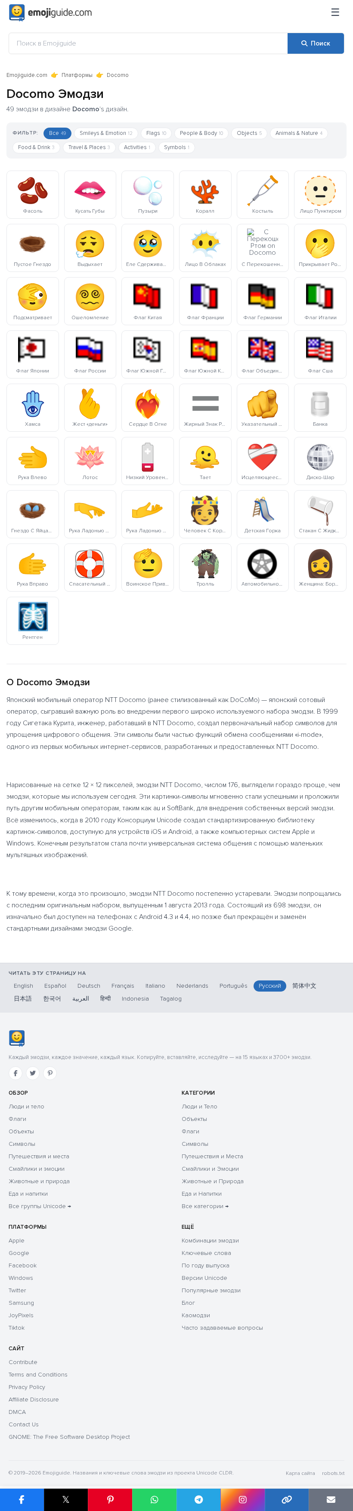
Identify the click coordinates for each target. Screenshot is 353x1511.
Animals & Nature (299, 133)
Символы (22, 1144)
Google (19, 1253)
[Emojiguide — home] (50, 12)
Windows (21, 1278)
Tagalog (171, 998)
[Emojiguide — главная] (17, 1038)
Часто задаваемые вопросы (222, 1327)
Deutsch (88, 985)
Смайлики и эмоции (37, 1168)
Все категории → (205, 1206)
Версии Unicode (204, 1278)
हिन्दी (105, 998)
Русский (270, 985)
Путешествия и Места (212, 1156)
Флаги (17, 1119)
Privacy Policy (27, 1387)
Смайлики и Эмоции (210, 1168)
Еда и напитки (28, 1193)
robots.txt (333, 1473)
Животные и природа (39, 1181)
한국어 (52, 998)
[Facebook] (15, 1073)
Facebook (23, 1265)
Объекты (21, 1131)
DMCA (17, 1412)
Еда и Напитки (202, 1193)
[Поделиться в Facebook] (22, 1500)
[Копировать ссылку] (287, 1500)
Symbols (176, 147)
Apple (17, 1240)
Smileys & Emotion (106, 133)
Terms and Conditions (38, 1374)
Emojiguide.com (26, 75)
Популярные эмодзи (211, 1290)
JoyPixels (21, 1315)
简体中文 (304, 985)
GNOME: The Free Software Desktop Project (69, 1437)
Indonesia (135, 998)
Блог (188, 1302)
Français (122, 985)
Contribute (23, 1362)
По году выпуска (205, 1265)
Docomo (118, 75)
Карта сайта (300, 1473)
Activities (137, 147)
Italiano (155, 985)
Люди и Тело (199, 1106)
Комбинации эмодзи (210, 1240)
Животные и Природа (213, 1181)
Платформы (77, 75)
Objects (249, 133)
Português (234, 985)
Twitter (17, 1290)
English (23, 985)
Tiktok (17, 1327)
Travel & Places (89, 147)
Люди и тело (26, 1106)
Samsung (21, 1302)
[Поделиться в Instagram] (242, 1500)
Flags (156, 133)
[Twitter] (33, 1073)
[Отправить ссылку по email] (331, 1500)
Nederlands (192, 985)
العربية (80, 998)
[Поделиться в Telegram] (198, 1500)
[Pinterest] (50, 1073)
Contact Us (24, 1424)
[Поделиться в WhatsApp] (154, 1500)
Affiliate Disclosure (34, 1399)
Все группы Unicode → (40, 1206)
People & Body (201, 133)
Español (55, 985)
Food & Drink (36, 147)
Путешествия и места (39, 1156)
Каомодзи (196, 1315)
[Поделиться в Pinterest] (110, 1500)
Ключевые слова (206, 1253)
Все (57, 133)
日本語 (23, 998)
